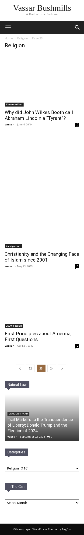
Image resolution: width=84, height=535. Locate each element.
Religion (22, 38)
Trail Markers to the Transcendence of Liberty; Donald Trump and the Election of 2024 (40, 425)
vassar (9, 124)
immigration (13, 246)
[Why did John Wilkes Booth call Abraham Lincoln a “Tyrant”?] (42, 80)
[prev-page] (20, 368)
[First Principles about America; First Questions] (42, 303)
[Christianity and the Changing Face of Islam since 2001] (42, 192)
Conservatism (14, 104)
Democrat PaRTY (18, 413)
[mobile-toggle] (7, 27)
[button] (77, 27)
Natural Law (17, 385)
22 (30, 368)
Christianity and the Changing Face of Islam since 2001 (42, 257)
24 (51, 368)
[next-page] (62, 368)
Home (9, 38)
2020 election (14, 325)
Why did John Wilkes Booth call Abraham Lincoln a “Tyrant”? (39, 115)
